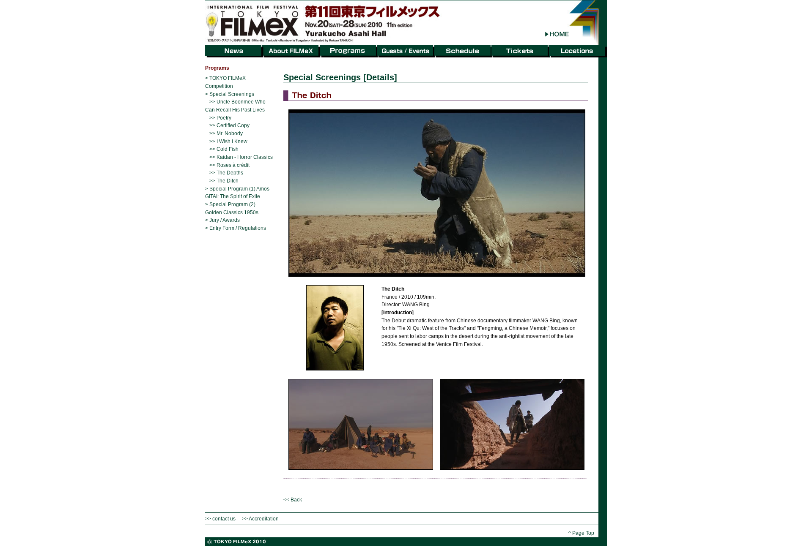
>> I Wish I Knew (228, 141)
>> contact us (220, 519)
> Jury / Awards (222, 220)
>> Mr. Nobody (226, 133)
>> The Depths (226, 173)
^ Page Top (581, 533)
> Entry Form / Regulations (235, 228)
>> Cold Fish (224, 149)
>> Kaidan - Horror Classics (241, 157)
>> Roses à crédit (229, 165)
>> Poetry (220, 118)
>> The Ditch (224, 181)
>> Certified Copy (229, 125)
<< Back (292, 500)
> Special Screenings (229, 94)
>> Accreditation (260, 519)
